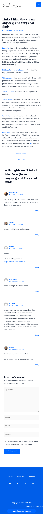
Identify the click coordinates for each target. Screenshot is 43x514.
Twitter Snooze (8, 100)
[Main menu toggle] (38, 4)
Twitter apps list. (8, 92)
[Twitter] (17, 483)
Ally (31, 144)
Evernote (5, 48)
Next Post (21, 159)
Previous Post (21, 154)
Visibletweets (7, 78)
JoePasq (11, 247)
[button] (21, 511)
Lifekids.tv (6, 132)
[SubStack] (33, 483)
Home (10, 476)
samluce (11, 222)
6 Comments (7, 30)
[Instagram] (25, 483)
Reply (37, 210)
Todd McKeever (14, 193)
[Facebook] (9, 483)
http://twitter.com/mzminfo (14, 262)
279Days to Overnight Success (13, 70)
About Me (20, 476)
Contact (32, 476)
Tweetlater (6, 116)
